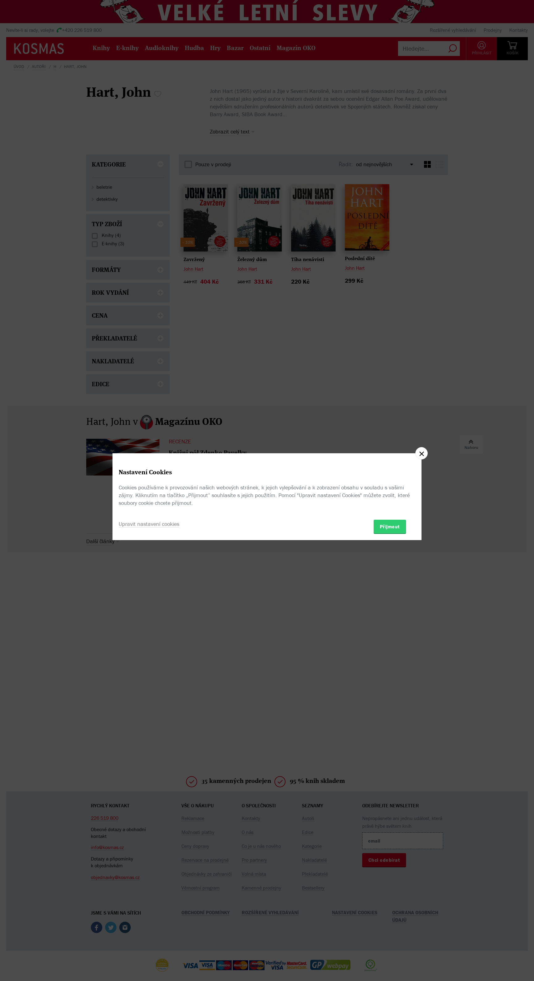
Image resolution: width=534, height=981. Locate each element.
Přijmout (390, 526)
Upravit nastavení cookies (149, 523)
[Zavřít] (421, 453)
